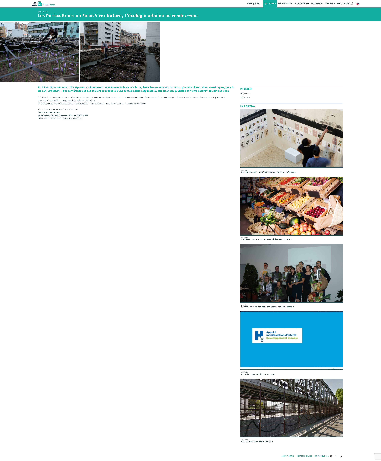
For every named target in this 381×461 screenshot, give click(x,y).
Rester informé (343, 4)
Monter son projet (285, 4)
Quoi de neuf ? (270, 4)
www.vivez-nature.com (72, 118)
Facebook (247, 94)
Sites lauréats (317, 4)
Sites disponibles (302, 4)
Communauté (330, 4)
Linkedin (247, 97)
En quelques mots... (254, 4)
